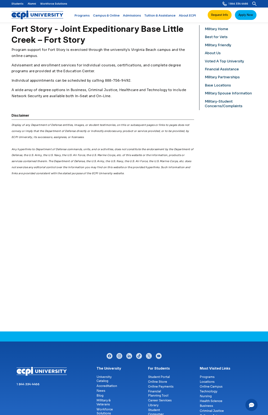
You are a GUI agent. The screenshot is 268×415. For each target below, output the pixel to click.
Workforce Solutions (53, 3)
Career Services (160, 400)
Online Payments (161, 386)
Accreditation (107, 386)
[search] (254, 4)
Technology (208, 391)
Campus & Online (106, 15)
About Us (213, 53)
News (101, 391)
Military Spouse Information (228, 93)
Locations (207, 382)
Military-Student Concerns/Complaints (223, 103)
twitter (149, 355)
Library (153, 405)
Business (206, 406)
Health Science (211, 401)
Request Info (219, 15)
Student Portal (159, 377)
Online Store (157, 382)
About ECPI (187, 15)
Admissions (132, 15)
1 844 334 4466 (238, 3)
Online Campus (211, 386)
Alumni (32, 3)
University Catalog (104, 379)
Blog (100, 395)
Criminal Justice (212, 411)
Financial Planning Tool (158, 393)
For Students (159, 368)
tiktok (139, 355)
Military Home (216, 29)
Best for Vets (216, 37)
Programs (82, 15)
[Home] (39, 15)
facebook (109, 355)
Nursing (206, 396)
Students (17, 3)
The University (109, 368)
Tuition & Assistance (159, 15)
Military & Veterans (104, 402)
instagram (119, 355)
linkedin (129, 355)
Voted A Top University (224, 61)
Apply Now (245, 15)
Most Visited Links (215, 368)
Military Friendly (218, 45)
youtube (159, 355)
